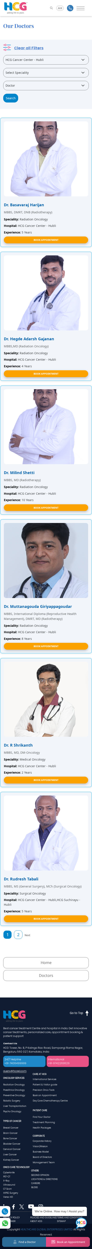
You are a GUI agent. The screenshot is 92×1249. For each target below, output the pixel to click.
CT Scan (7, 1188)
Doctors (46, 975)
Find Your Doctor (41, 1117)
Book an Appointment (45, 1095)
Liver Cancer (10, 1154)
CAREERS (35, 1183)
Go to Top (76, 1013)
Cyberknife (9, 1172)
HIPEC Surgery (10, 1193)
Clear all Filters (28, 48)
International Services (44, 1079)
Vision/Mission (40, 1146)
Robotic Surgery (11, 1100)
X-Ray (6, 1180)
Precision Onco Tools (43, 1090)
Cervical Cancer (12, 1149)
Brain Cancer (10, 1133)
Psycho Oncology (12, 1111)
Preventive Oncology (14, 1095)
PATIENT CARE (40, 1110)
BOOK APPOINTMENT (46, 239)
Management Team (44, 1162)
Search (11, 98)
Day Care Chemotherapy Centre (50, 1100)
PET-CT (6, 1176)
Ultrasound (9, 1184)
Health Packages (42, 1127)
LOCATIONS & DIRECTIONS (44, 1179)
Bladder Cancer (11, 1143)
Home (46, 962)
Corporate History (42, 1141)
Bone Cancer (10, 1138)
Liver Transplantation (14, 1106)
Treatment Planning (44, 1122)
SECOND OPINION (40, 1175)
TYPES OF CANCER (12, 1121)
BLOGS (34, 1187)
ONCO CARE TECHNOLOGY (16, 1167)
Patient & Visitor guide (45, 1084)
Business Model (41, 1151)
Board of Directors (42, 1157)
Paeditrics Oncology (14, 1090)
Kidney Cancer (11, 1160)
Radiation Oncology (14, 1084)
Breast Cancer (10, 1127)
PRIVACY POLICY (11, 1217)
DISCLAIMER (9, 1221)
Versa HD (8, 1197)
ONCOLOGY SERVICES (13, 1078)
